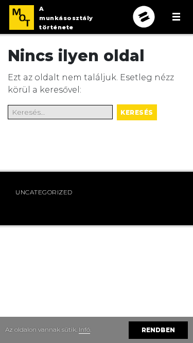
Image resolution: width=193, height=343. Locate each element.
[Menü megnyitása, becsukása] (176, 17)
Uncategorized (44, 192)
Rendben (158, 330)
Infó (84, 329)
